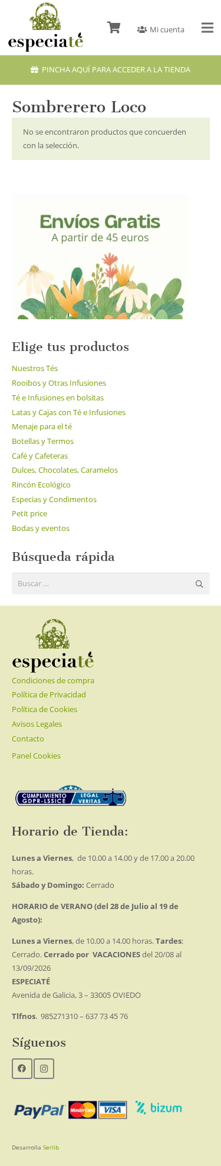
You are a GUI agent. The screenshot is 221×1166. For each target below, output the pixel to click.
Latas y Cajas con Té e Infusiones (69, 412)
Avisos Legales (37, 724)
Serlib (51, 1147)
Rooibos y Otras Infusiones (59, 382)
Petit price (29, 513)
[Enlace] (46, 27)
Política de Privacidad (49, 694)
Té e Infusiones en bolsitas (58, 397)
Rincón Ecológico (41, 484)
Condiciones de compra (53, 680)
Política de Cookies (44, 709)
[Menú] (208, 27)
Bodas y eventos (41, 528)
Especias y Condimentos (54, 499)
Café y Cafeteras (40, 455)
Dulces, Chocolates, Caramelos (65, 470)
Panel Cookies (36, 755)
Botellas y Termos (43, 441)
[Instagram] (44, 1068)
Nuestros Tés (35, 368)
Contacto (28, 738)
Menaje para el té (42, 426)
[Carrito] (114, 27)
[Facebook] (22, 1068)
